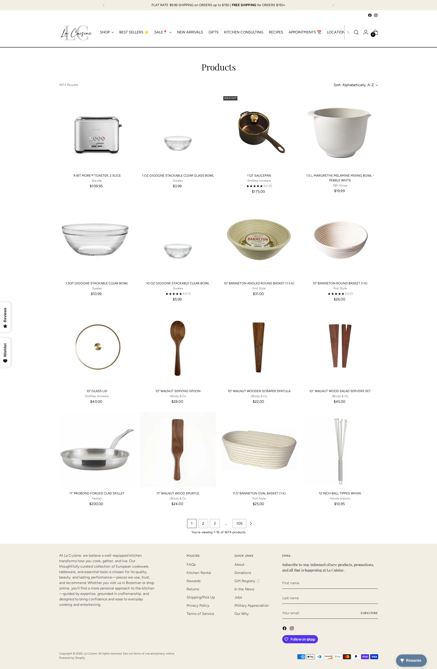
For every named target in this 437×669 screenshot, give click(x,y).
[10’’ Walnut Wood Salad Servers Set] (340, 347)
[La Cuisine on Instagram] (376, 15)
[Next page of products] (251, 523)
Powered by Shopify (72, 657)
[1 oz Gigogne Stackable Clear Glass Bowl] (178, 132)
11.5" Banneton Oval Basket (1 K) (259, 493)
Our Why (241, 613)
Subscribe (369, 613)
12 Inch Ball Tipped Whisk (340, 493)
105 (239, 523)
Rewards (194, 581)
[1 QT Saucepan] (259, 132)
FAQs (191, 564)
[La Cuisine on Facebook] (370, 15)
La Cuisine (90, 653)
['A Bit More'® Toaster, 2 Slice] (97, 132)
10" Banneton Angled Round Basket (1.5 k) (259, 283)
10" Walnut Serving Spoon (178, 391)
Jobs (238, 597)
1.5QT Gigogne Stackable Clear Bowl (97, 283)
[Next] (333, 5)
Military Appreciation (251, 605)
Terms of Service (200, 613)
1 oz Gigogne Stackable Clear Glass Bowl (178, 176)
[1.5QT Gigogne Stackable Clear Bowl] (97, 239)
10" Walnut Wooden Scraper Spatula (259, 391)
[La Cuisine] (76, 32)
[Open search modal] (356, 32)
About (239, 564)
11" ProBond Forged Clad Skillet (96, 493)
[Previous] (104, 5)
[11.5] (259, 449)
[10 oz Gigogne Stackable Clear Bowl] (178, 239)
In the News (244, 589)
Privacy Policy (198, 605)
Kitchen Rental (199, 573)
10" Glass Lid (96, 391)
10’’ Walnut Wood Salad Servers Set (340, 391)
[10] (259, 239)
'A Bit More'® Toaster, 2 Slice (97, 176)
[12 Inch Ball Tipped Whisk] (340, 449)
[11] (97, 449)
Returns (193, 589)
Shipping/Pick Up (201, 597)
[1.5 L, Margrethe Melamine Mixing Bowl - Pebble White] (340, 132)
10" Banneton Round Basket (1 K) (340, 283)
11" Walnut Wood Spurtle (178, 493)
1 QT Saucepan (259, 176)
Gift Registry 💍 (247, 581)
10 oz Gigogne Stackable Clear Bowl (177, 283)
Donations (242, 573)
